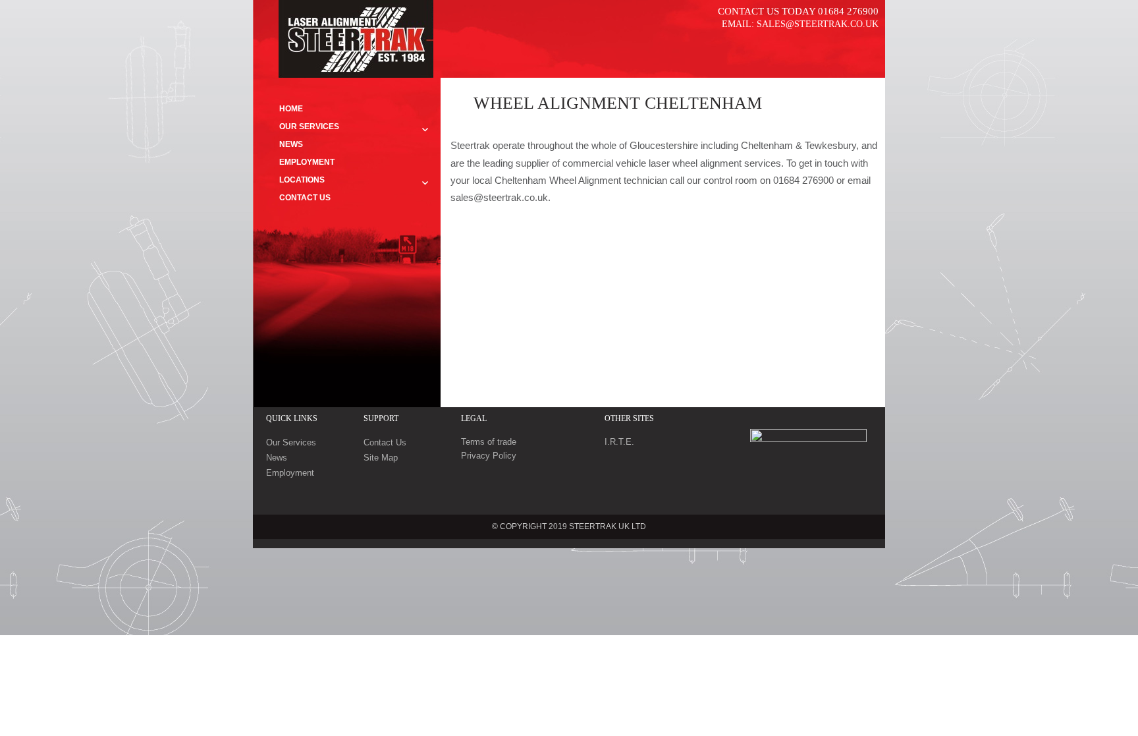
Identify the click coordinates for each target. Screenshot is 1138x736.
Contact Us (305, 197)
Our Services (309, 126)
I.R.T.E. (619, 442)
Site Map (381, 458)
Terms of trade (488, 442)
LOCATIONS (302, 179)
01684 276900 (848, 11)
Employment (307, 162)
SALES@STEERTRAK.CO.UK (818, 24)
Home (291, 108)
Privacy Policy (488, 456)
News (291, 144)
